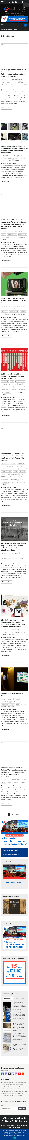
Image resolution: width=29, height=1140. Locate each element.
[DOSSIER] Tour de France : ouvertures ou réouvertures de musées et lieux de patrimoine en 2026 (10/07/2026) (19, 1046)
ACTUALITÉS (5, 79)
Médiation (10, 699)
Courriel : (3, 1105)
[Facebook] (16, 2)
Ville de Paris (5, 84)
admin (4, 87)
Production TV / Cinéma (8, 704)
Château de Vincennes (16, 79)
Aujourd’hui (7, 998)
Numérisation (13, 479)
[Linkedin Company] (10, 2)
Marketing (4, 311)
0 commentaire (10, 87)
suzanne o (22, 392)
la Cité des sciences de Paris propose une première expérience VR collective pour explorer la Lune (19, 1005)
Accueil (3, 1125)
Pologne (21, 479)
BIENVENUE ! (10, 1125)
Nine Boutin (20, 482)
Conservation (9, 466)
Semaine (16, 998)
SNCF (22, 82)
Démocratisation (19, 381)
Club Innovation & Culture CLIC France (14, 1120)
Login (25, 5)
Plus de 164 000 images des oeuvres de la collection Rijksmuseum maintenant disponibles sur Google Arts (19, 1026)
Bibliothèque (21, 463)
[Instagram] (19, 2)
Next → (18, 814)
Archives (13, 463)
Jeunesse (22, 158)
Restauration (5, 482)
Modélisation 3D (12, 234)
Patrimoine (8, 392)
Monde (17, 632)
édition (3, 468)
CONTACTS (16, 1127)
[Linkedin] (6, 1074)
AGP (12, 231)
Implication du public (20, 387)
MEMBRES (24, 1125)
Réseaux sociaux (13, 311)
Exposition (22, 471)
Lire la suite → (6, 108)
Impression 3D (5, 389)
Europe (15, 471)
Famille (20, 384)
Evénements (12, 384)
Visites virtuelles (6, 237)
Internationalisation (13, 474)
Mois (23, 998)
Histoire (16, 158)
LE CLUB (17, 1125)
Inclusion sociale (12, 308)
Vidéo (3, 314)
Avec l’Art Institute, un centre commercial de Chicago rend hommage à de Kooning (19, 1036)
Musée (17, 699)
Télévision (23, 311)
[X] (13, 2)
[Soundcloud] (26, 2)
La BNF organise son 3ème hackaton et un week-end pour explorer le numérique (12, 376)
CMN (3, 82)
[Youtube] (22, 2)
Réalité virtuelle (22, 234)
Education (13, 156)
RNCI (10, 1127)
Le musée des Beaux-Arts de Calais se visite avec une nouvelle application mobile (19, 1015)
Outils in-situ (14, 701)
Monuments (16, 82)
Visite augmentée (15, 84)
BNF (12, 381)
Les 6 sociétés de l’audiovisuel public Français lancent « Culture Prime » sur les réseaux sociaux (13, 301)
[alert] (14, 854)
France (8, 82)
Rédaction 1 (18, 558)
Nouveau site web (14, 477)
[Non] (27, 1134)
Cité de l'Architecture (20, 231)
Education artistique (18, 306)
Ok (15, 1137)
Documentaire (19, 466)
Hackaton (10, 387)
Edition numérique (6, 306)
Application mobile (15, 629)
